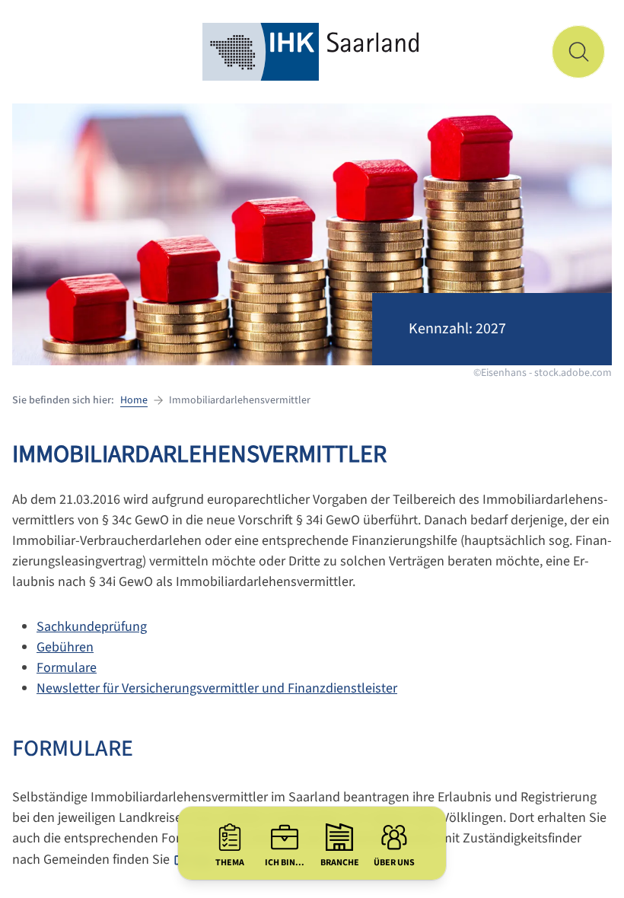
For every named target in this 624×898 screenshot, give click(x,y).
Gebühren (65, 647)
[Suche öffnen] (578, 51)
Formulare (67, 667)
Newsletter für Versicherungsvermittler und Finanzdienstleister (217, 688)
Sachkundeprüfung (92, 626)
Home (134, 400)
